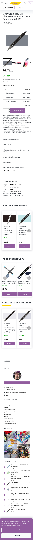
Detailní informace (8, 171)
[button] (5, 230)
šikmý (19, 191)
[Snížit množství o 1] (9, 112)
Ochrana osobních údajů (10, 423)
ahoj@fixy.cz (9, 387)
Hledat (9, 8)
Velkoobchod (7, 414)
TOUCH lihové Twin (15, 185)
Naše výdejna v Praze (9, 409)
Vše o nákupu (7, 402)
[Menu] (3, 3)
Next (29, 278)
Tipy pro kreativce (8, 418)
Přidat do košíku (18, 110)
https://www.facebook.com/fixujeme (16, 392)
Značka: (7, 24)
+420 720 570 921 (11, 389)
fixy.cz (8, 395)
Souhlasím (16, 535)
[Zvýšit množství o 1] (9, 109)
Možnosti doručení (8, 82)
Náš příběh (6, 407)
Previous (5, 278)
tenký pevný (13, 191)
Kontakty (6, 416)
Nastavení (16, 530)
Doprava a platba (8, 405)
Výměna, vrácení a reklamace (11, 411)
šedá (11, 189)
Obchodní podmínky (9, 421)
